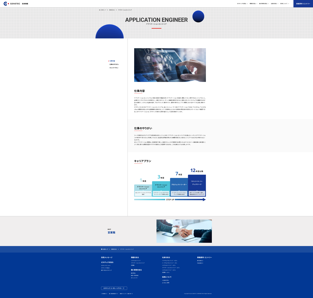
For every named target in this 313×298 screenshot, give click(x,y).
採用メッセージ (106, 257)
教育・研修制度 (134, 275)
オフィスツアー (134, 278)
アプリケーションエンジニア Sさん (171, 267)
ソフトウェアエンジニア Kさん (169, 260)
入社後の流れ (165, 280)
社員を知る (166, 257)
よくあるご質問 (165, 282)
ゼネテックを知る (107, 262)
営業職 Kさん (165, 272)
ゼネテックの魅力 (105, 268)
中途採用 (199, 263)
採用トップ (103, 10)
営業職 (132, 265)
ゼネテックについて (106, 265)
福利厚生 (133, 273)
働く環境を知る (136, 270)
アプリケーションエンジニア (137, 263)
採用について (166, 277)
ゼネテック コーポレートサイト (113, 288)
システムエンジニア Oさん (169, 270)
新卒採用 (199, 260)
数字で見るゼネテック (106, 270)
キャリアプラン (114, 68)
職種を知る (135, 257)
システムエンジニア (135, 260)
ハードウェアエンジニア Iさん (169, 263)
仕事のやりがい (114, 64)
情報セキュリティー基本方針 (125, 293)
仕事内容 (112, 61)
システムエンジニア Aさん (168, 265)
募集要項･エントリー (303, 4)
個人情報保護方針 (113, 293)
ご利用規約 (103, 293)
